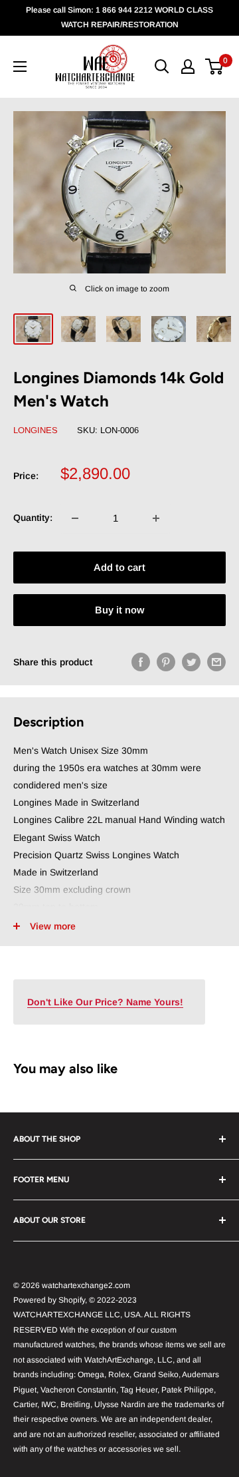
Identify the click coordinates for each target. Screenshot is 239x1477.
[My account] (188, 66)
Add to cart (119, 567)
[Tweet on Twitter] (191, 662)
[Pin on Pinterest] (166, 662)
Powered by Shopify (49, 1300)
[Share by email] (216, 662)
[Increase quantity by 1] (156, 518)
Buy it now (119, 609)
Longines (35, 430)
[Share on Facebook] (140, 662)
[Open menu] (20, 66)
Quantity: (32, 517)
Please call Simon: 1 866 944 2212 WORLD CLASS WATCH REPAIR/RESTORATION (119, 17)
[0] (214, 67)
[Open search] (162, 66)
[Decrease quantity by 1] (75, 518)
